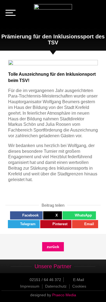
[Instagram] (97, 13)
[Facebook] (89, 13)
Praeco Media (64, 295)
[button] (26, 215)
